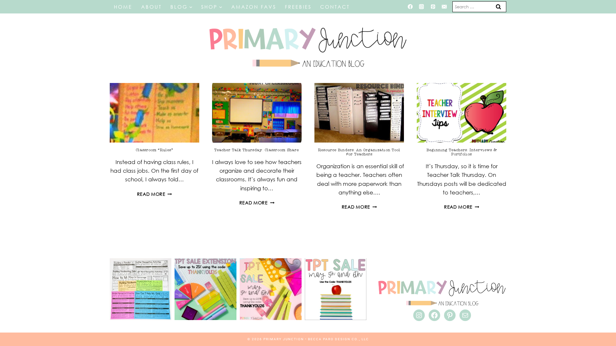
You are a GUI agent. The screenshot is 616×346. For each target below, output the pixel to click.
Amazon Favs (253, 7)
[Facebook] (410, 7)
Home (123, 7)
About (151, 7)
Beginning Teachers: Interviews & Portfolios (461, 152)
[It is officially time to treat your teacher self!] (336, 289)
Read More (154, 194)
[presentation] (154, 113)
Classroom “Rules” (154, 150)
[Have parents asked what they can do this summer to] (141, 289)
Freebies (298, 7)
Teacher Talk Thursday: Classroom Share (256, 150)
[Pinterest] (433, 7)
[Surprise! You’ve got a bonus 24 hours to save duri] (205, 289)
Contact (335, 7)
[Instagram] (421, 7)
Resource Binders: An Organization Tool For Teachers (359, 152)
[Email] (444, 7)
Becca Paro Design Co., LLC (338, 339)
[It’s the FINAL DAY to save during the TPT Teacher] (271, 289)
